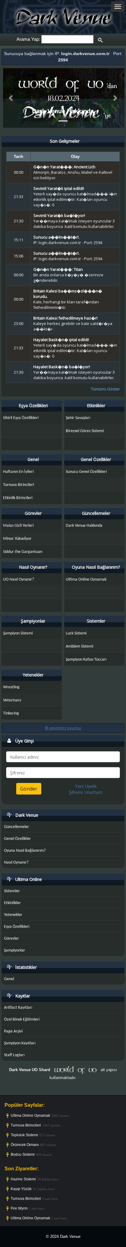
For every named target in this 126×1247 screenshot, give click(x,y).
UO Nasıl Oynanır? (18, 579)
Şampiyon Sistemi (18, 633)
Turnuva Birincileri (18, 485)
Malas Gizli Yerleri (18, 525)
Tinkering (11, 713)
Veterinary (12, 700)
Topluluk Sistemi (24, 1135)
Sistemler (96, 621)
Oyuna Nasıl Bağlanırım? (96, 567)
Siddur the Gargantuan (22, 552)
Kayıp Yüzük (21, 1189)
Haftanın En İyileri (18, 472)
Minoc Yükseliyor (17, 538)
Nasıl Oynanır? (33, 567)
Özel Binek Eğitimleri (21, 1019)
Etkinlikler (96, 405)
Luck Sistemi (76, 633)
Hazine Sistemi (23, 1179)
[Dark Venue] (63, 16)
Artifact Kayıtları (18, 1007)
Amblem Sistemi (79, 646)
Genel (33, 459)
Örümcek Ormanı (25, 1145)
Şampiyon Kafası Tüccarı (86, 659)
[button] (11, 98)
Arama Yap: (28, 39)
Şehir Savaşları (78, 418)
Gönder (28, 788)
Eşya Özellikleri (33, 405)
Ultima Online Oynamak (86, 579)
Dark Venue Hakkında (63, 111)
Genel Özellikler (96, 459)
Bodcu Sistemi (23, 1154)
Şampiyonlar (33, 621)
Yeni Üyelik (86, 786)
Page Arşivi (13, 1031)
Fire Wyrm (19, 1208)
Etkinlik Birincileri (17, 498)
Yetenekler (33, 675)
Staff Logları (14, 1055)
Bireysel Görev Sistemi (85, 431)
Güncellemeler (96, 513)
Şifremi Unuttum (85, 792)
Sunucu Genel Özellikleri (86, 472)
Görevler (33, 513)
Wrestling (11, 687)
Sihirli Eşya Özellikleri (21, 418)
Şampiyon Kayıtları (19, 1043)
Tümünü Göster (105, 389)
